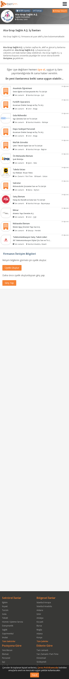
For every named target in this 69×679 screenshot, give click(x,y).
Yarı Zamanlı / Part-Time (47, 654)
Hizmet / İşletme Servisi (12, 621)
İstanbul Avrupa (44, 602)
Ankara (40, 610)
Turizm (5, 610)
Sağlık (4, 629)
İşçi (3, 661)
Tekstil (5, 618)
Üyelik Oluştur (12, 267)
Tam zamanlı (42, 650)
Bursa (39, 625)
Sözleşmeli (41, 661)
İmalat (5, 637)
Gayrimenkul (7, 633)
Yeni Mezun (7, 650)
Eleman (5, 654)
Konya (39, 637)
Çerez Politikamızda (48, 667)
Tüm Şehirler (42, 641)
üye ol (41, 69)
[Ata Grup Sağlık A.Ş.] (7, 16)
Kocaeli (40, 621)
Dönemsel (41, 658)
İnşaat (5, 606)
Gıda (4, 614)
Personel (6, 658)
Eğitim (5, 602)
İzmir (39, 614)
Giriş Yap (9, 282)
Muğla (39, 629)
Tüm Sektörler (8, 641)
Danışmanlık (7, 625)
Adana (40, 633)
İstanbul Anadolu (44, 606)
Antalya (40, 618)
